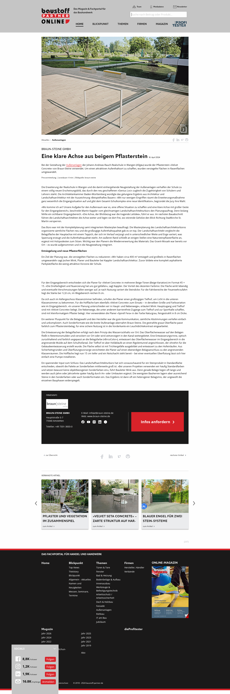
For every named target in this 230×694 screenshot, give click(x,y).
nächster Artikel (177, 455)
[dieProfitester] (179, 24)
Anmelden (48, 682)
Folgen (50, 659)
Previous (36, 505)
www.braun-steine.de (98, 416)
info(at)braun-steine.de (101, 412)
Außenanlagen (74, 164)
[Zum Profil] (105, 421)
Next (194, 505)
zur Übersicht (51, 455)
